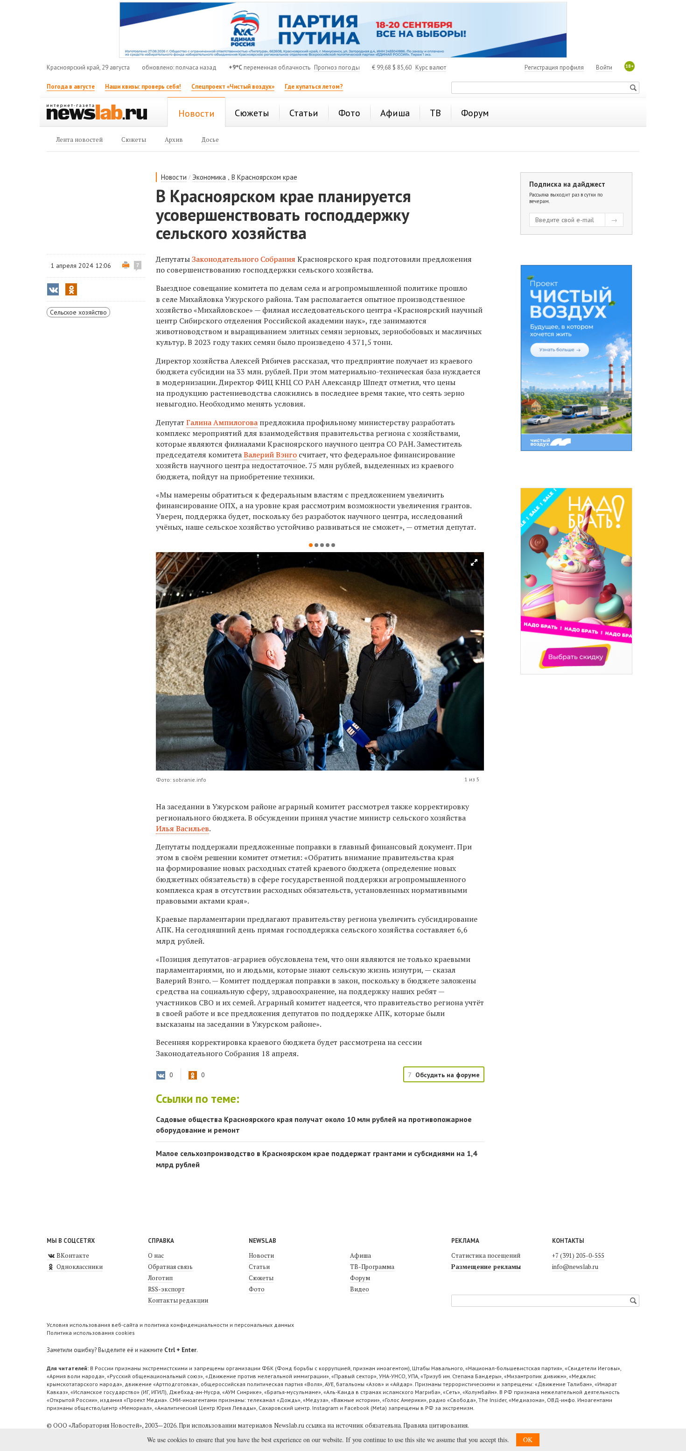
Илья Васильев (182, 828)
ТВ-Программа (372, 1266)
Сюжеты (261, 1278)
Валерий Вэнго (270, 454)
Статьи (259, 1266)
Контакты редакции (178, 1300)
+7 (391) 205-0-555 (578, 1255)
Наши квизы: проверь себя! (143, 87)
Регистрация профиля (554, 67)
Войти (604, 67)
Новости (174, 177)
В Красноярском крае (264, 177)
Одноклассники (79, 1266)
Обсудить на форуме (447, 1075)
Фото (257, 1289)
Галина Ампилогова (222, 422)
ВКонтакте (72, 1255)
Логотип (160, 1278)
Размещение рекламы (486, 1266)
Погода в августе (71, 87)
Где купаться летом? (314, 87)
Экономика (209, 177)
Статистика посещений (485, 1255)
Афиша (360, 1255)
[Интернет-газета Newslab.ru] (101, 113)
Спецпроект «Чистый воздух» (232, 87)
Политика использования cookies (91, 1332)
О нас (156, 1255)
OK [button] (527, 1439)
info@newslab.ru (575, 1266)
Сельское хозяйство (78, 312)
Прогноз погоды (337, 67)
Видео (359, 1289)
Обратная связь (170, 1266)
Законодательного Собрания (243, 259)
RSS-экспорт (166, 1289)
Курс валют (430, 67)
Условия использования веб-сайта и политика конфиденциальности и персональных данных (170, 1324)
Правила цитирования (435, 1425)
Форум (360, 1278)
